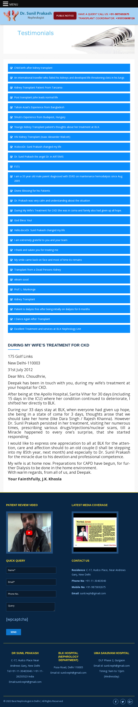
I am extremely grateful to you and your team (40, 240)
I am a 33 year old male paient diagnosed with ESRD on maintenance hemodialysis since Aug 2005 (68, 178)
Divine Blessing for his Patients (32, 190)
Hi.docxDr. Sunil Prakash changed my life (37, 146)
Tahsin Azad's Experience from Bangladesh (39, 107)
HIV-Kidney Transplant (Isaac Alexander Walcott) (42, 137)
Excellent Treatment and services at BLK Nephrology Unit (47, 329)
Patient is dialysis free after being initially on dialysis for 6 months (52, 309)
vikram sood (21, 279)
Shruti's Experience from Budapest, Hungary (39, 117)
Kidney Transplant (24, 299)
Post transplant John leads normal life (36, 97)
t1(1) (17, 166)
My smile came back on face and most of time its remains (48, 259)
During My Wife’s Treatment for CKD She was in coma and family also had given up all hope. (68, 210)
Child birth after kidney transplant (33, 67)
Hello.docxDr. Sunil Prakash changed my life (39, 230)
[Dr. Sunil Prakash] (27, 15)
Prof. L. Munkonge (25, 289)
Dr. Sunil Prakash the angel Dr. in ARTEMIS (39, 156)
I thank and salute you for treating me (36, 250)
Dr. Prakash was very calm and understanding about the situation (52, 200)
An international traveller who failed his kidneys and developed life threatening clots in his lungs (69, 77)
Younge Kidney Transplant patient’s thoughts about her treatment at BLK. (57, 127)
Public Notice (65, 15)
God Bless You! (23, 220)
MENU (13, 4)
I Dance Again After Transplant (32, 319)
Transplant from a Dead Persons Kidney (37, 269)
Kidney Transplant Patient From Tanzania (38, 87)
